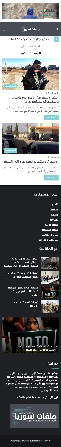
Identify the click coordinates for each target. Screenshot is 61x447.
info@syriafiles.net (28, 397)
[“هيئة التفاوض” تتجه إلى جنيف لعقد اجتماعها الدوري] (50, 277)
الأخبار (55, 204)
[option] (30, 335)
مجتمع (55, 215)
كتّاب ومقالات (50, 235)
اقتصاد (55, 210)
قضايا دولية (52, 225)
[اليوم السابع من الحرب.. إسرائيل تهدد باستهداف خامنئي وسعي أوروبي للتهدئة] (50, 263)
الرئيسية (35, 46)
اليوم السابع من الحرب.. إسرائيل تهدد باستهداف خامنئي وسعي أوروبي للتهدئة (21, 262)
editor (53, 93)
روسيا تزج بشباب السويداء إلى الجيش (31, 161)
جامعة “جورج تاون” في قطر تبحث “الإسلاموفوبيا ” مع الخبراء (22, 291)
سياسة (54, 220)
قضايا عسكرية (50, 230)
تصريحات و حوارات (49, 240)
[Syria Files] (30, 29)
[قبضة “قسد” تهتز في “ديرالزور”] (50, 306)
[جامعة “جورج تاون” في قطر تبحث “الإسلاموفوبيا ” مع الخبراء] (50, 292)
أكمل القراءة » (51, 117)
